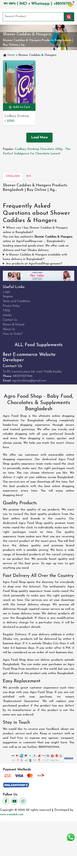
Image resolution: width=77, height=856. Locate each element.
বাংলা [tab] (28, 176)
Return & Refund (13, 324)
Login (6, 291)
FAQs (6, 310)
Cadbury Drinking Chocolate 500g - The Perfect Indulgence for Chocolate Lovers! (16, 116)
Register (8, 296)
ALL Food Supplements (39, 345)
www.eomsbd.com (11, 814)
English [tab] (13, 176)
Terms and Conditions (16, 301)
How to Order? (12, 333)
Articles (7, 315)
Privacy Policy (11, 305)
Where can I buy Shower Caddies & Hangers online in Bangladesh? (35, 230)
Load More (39, 137)
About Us (9, 329)
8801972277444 (22, 376)
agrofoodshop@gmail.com (29, 380)
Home (11, 54)
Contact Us (10, 319)
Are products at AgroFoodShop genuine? (34, 263)
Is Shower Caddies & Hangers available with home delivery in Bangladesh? (35, 257)
